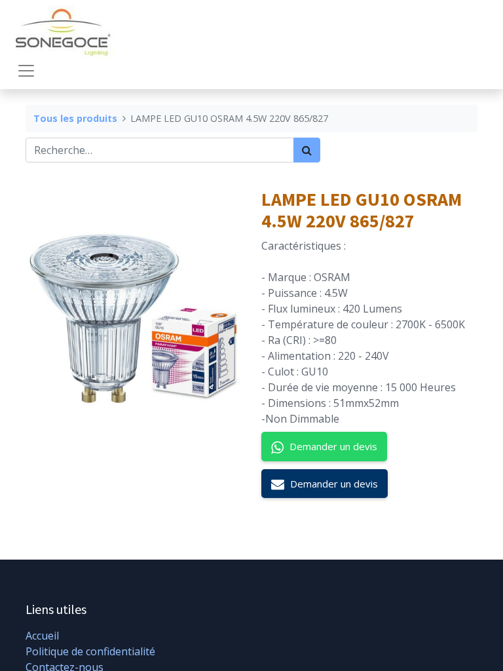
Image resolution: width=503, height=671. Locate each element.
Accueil (42, 635)
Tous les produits (75, 118)
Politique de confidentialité (90, 651)
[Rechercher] (306, 150)
